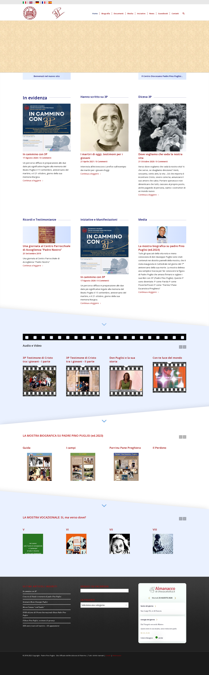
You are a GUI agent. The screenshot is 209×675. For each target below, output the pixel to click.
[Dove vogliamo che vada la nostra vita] (162, 127)
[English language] (31, 2)
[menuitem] (25, 2)
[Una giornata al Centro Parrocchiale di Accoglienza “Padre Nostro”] (47, 234)
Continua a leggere (32, 180)
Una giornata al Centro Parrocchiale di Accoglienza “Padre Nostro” (46, 247)
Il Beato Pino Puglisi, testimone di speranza (39, 619)
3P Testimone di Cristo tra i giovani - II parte (81, 359)
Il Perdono (159, 445)
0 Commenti (45, 158)
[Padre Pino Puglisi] (44, 13)
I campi (71, 445)
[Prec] (27, 111)
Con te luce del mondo (167, 357)
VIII (155, 527)
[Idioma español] (50, 2)
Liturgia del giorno (162, 627)
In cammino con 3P (35, 154)
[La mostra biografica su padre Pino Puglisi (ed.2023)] (162, 234)
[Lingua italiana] (24, 2)
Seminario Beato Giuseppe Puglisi (35, 600)
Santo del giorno (162, 607)
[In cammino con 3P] (47, 127)
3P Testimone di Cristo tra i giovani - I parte (38, 359)
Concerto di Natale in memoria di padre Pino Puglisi (42, 595)
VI (67, 527)
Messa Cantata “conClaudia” (34, 606)
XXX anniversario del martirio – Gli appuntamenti (41, 624)
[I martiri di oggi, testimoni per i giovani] (104, 127)
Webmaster (117, 654)
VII (111, 527)
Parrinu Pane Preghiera (125, 445)
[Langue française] (43, 2)
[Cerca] (183, 13)
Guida (26, 445)
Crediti (108, 654)
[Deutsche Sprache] (37, 2)
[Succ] (66, 111)
